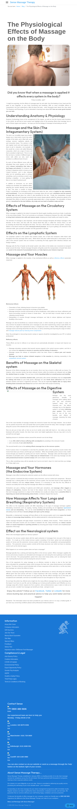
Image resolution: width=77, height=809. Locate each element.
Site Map (8, 638)
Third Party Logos (11, 679)
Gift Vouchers (9, 630)
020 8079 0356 (23, 725)
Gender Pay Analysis (12, 670)
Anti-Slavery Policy (11, 656)
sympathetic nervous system (17, 358)
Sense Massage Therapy (22, 2)
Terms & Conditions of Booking (15, 681)
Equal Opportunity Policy (13, 667)
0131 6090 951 (25, 746)
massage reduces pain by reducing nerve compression (25, 330)
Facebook (39, 591)
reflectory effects (59, 258)
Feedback (8, 644)
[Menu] (7, 2)
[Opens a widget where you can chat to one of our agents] (70, 805)
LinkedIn (58, 591)
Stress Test (8, 647)
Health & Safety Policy (12, 676)
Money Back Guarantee (12, 635)
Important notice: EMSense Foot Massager (19, 649)
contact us (22, 764)
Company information (12, 627)
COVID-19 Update (11, 662)
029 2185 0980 (22, 757)
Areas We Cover (10, 624)
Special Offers (9, 641)
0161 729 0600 (26, 736)
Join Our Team (9, 633)
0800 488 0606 (65, 796)
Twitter (48, 591)
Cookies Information (11, 659)
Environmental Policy (12, 665)
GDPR (7, 673)
